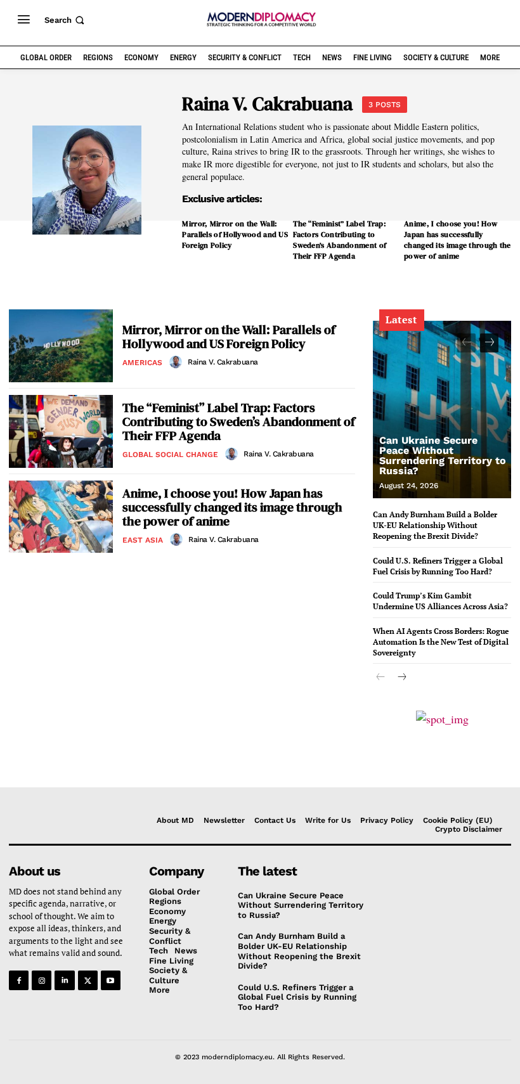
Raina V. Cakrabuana (223, 362)
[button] (65, 20)
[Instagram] (41, 980)
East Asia (142, 540)
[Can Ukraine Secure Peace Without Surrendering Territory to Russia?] (442, 409)
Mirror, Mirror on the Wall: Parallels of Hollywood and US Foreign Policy (235, 234)
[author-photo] (177, 362)
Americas (142, 362)
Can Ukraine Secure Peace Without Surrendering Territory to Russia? (442, 455)
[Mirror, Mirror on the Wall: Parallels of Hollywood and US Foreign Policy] (61, 345)
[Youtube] (110, 980)
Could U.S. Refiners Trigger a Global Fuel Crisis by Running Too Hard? (438, 566)
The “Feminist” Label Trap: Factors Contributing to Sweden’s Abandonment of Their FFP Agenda (339, 240)
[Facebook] (19, 980)
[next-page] (489, 342)
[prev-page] (466, 342)
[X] (88, 980)
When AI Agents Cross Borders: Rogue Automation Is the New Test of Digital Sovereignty (441, 641)
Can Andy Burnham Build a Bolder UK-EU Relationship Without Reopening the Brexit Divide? (435, 525)
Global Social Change (170, 454)
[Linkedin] (64, 980)
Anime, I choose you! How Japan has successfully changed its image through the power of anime (457, 240)
